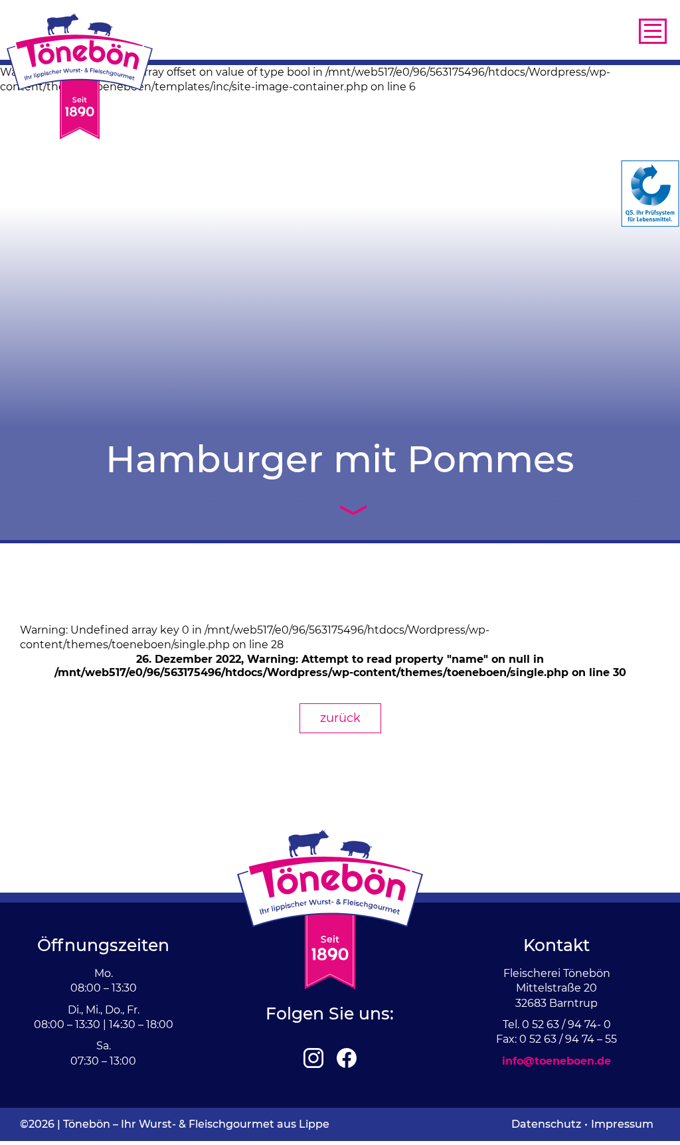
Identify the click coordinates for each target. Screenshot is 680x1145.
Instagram (313, 1058)
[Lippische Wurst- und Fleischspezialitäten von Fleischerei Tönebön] (80, 76)
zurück (340, 718)
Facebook (347, 1058)
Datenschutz (546, 1124)
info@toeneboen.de (556, 1061)
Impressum (622, 1124)
